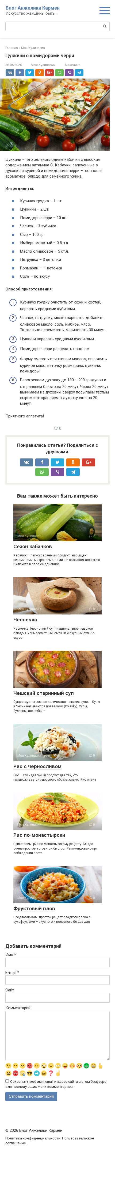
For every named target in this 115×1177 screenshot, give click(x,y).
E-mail (12, 972)
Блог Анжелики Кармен (33, 8)
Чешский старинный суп (43, 693)
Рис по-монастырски (39, 835)
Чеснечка (25, 620)
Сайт (9, 990)
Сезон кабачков (32, 546)
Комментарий (17, 1008)
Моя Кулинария (43, 65)
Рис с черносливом (37, 766)
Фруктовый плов (34, 908)
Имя (10, 954)
